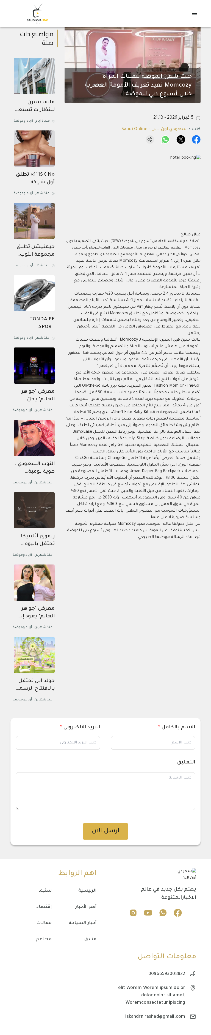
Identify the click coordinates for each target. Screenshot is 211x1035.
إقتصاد (44, 907)
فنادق (90, 939)
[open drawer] (194, 13)
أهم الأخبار (85, 907)
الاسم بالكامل (176, 727)
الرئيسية (87, 890)
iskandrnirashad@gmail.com (155, 1016)
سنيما (45, 890)
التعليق (186, 762)
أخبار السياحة (82, 923)
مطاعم (44, 939)
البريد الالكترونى (80, 727)
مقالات (44, 923)
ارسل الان (105, 831)
